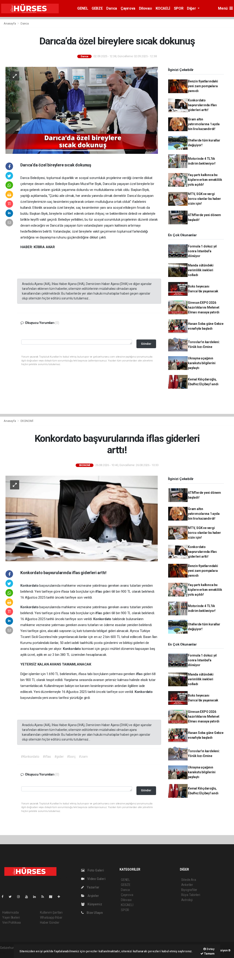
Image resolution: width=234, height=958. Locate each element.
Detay (210, 949)
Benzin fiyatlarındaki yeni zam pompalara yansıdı (203, 86)
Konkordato (29, 585)
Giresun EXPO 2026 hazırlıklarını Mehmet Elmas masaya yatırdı (203, 307)
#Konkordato (30, 756)
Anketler (187, 885)
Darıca (111, 8)
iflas (99, 591)
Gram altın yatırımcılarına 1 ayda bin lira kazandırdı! (204, 124)
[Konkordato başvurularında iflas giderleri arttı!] (81, 518)
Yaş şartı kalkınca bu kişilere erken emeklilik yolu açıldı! (205, 179)
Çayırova (128, 8)
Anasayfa (10, 23)
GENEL (82, 8)
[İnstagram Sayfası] (20, 896)
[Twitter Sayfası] (12, 896)
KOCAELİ (163, 8)
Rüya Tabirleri (190, 895)
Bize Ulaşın (94, 913)
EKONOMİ (27, 421)
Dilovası (145, 8)
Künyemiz (94, 904)
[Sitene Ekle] (61, 896)
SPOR (178, 8)
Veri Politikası (11, 922)
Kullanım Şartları (51, 912)
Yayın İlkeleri (11, 917)
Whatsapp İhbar (51, 917)
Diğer (192, 8)
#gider (59, 756)
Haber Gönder (49, 922)
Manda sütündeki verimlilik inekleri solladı (200, 270)
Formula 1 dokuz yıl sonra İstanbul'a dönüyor (202, 251)
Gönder (146, 343)
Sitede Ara (188, 880)
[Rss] (44, 896)
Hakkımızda (10, 912)
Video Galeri (96, 879)
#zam (83, 756)
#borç (71, 756)
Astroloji (187, 900)
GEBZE (97, 8)
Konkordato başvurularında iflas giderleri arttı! (202, 105)
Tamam (209, 953)
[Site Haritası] (52, 896)
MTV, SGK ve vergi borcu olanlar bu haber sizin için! (204, 198)
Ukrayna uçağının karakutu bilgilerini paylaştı (201, 363)
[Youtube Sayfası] (28, 896)
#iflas (47, 756)
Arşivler (93, 896)
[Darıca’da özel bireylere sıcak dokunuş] (81, 110)
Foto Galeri (95, 870)
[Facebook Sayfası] (4, 896)
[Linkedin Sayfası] (36, 896)
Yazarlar (92, 887)
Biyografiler (189, 890)
